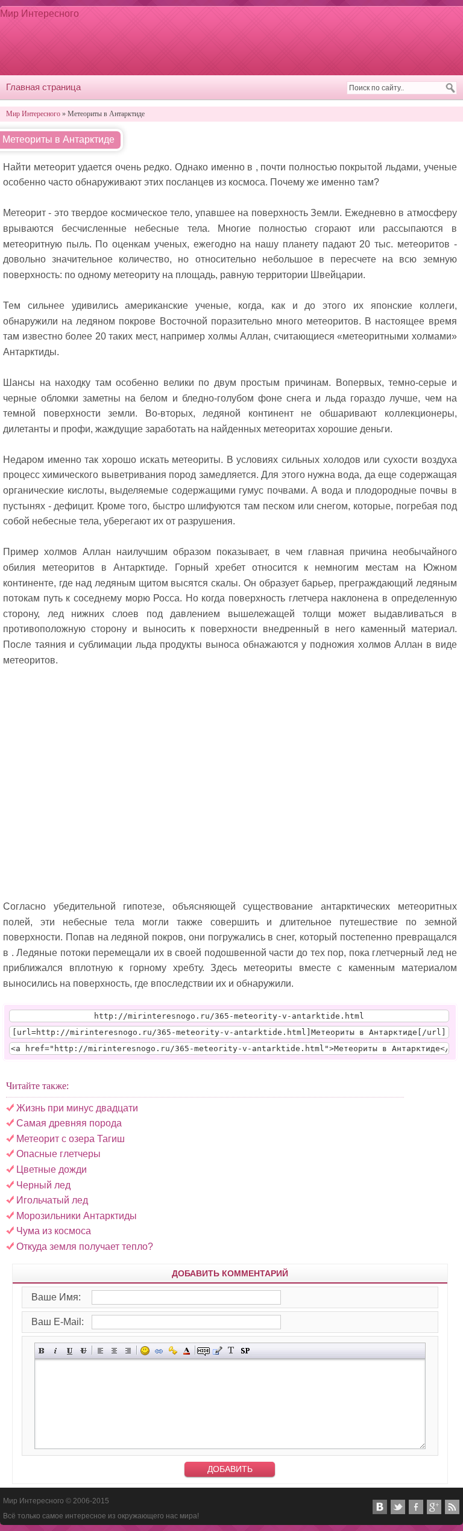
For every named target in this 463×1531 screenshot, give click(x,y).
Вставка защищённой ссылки (173, 1350)
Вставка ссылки (159, 1350)
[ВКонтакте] (380, 1507)
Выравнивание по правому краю (128, 1350)
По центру (114, 1350)
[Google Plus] (434, 1507)
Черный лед (43, 1185)
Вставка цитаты (217, 1350)
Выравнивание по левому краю (100, 1350)
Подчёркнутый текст (70, 1350)
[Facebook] (416, 1507)
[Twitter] (398, 1507)
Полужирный (42, 1350)
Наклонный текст (56, 1350)
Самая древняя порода (69, 1123)
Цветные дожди (51, 1169)
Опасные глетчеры (58, 1154)
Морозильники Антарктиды (76, 1216)
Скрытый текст (203, 1350)
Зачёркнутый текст (83, 1350)
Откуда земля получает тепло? (84, 1246)
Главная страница (43, 87)
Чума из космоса (53, 1231)
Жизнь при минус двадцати (77, 1108)
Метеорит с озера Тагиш (70, 1139)
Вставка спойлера (245, 1350)
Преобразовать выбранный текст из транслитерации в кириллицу (231, 1350)
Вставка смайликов (145, 1350)
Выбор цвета (187, 1350)
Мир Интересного (39, 13)
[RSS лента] (452, 1507)
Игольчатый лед (52, 1200)
